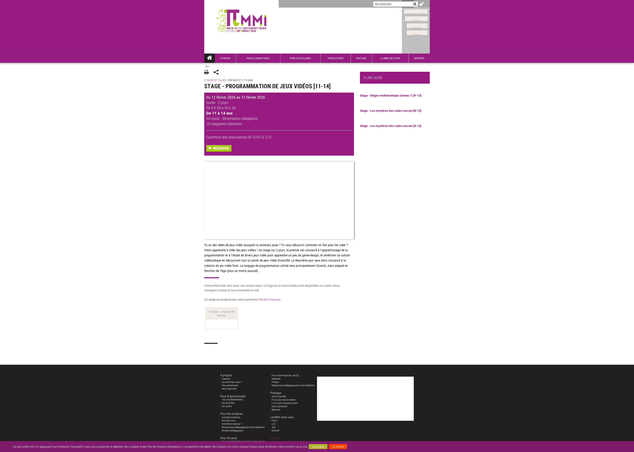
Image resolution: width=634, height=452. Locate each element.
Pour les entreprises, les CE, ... (286, 375)
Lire (273, 423)
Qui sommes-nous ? (232, 382)
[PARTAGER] (217, 72)
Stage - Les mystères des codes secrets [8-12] (390, 111)
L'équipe (226, 378)
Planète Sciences (269, 299)
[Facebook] (416, 18)
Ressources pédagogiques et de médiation (243, 427)
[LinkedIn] (417, 25)
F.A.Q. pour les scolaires (284, 399)
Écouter (276, 430)
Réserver (276, 409)
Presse (275, 382)
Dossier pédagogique (232, 430)
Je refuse (338, 447)
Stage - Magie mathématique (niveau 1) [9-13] (390, 95)
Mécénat (276, 378)
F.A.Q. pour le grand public (285, 403)
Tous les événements (232, 399)
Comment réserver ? (232, 423)
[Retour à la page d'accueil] (241, 20)
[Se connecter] (424, 4)
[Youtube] (417, 32)
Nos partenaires (230, 385)
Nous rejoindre (229, 388)
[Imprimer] (207, 72)
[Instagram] (416, 11)
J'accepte (318, 447)
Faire (274, 420)
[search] (395, 4)
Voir (274, 427)
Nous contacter (279, 406)
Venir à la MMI (279, 396)
